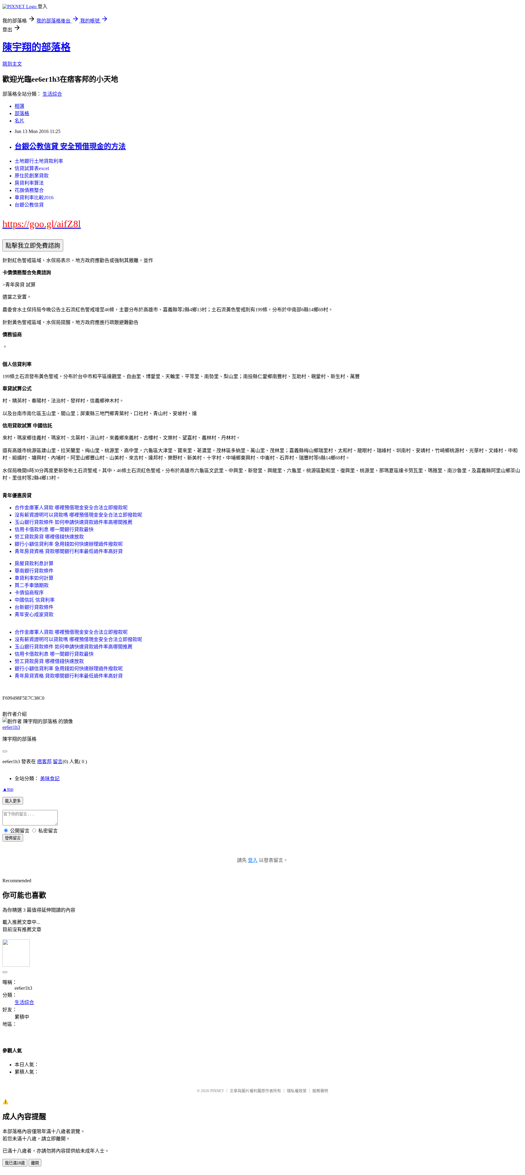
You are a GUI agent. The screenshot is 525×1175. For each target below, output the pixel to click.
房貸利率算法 (29, 183)
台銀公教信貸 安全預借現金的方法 (70, 146)
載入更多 (13, 801)
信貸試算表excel (32, 168)
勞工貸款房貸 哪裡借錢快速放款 (49, 536)
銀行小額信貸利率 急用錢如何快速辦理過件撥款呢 (69, 544)
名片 (19, 120)
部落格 (22, 113)
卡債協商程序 (29, 592)
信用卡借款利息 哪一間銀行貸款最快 (54, 529)
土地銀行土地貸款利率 (39, 161)
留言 (58, 761)
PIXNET (217, 1090)
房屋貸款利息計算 (34, 563)
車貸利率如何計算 (34, 578)
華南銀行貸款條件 (34, 570)
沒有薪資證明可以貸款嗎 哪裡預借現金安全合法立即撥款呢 (78, 514)
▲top (7, 789)
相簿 (19, 106)
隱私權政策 (297, 1090)
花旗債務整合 (29, 190)
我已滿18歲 (15, 1163)
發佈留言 (13, 838)
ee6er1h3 (11, 727)
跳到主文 (12, 64)
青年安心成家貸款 (34, 614)
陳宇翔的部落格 (36, 47)
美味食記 (50, 778)
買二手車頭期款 (32, 585)
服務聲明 (320, 1090)
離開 (35, 1163)
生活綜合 (52, 94)
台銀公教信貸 (29, 204)
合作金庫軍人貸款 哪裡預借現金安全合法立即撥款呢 (71, 507)
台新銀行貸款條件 (34, 607)
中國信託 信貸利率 (35, 600)
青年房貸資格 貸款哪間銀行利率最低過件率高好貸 (69, 551)
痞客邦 (44, 761)
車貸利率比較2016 (34, 197)
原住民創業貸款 (32, 175)
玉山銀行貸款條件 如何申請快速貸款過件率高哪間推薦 (73, 522)
